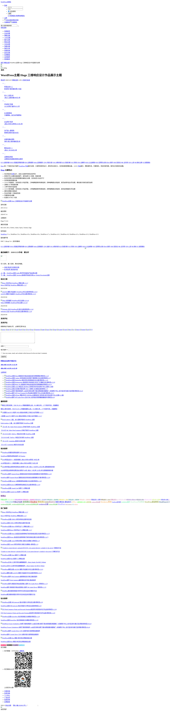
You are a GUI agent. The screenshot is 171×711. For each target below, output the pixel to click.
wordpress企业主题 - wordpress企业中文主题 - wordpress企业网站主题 (19, 504)
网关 (74, 162)
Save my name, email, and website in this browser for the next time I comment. (25, 353)
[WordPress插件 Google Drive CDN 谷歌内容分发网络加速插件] (20, 631)
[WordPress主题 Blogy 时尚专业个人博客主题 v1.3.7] (17, 526)
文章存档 (7, 691)
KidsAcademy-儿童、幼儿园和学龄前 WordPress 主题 (17, 423)
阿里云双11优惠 (164, 499)
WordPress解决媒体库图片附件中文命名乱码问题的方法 (18, 594)
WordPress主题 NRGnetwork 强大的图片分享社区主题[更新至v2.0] (21, 606)
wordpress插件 (125, 502)
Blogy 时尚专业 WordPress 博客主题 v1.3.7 (14, 285)
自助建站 (26, 502)
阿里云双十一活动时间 (29, 499)
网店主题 (7, 42)
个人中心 (7, 695)
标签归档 (7, 693)
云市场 (124, 162)
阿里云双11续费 (122, 499)
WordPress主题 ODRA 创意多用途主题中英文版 (15, 523)
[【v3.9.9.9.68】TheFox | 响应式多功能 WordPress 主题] (18, 434)
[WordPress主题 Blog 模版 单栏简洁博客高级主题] (16, 638)
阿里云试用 (4, 499)
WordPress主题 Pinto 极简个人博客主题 (13, 558)
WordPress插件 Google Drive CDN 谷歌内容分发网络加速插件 (20, 634)
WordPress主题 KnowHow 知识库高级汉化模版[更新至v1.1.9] (19, 620)
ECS (73, 504)
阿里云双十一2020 (105, 499)
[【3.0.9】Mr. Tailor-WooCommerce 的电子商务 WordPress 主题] (20, 427)
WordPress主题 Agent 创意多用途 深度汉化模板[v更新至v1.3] (19, 544)
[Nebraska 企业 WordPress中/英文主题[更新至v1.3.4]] (17, 309)
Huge (2, 166)
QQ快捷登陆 (12, 16)
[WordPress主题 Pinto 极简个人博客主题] (13, 555)
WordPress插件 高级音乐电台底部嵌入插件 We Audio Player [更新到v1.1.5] (23, 587)
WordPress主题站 (6, 2)
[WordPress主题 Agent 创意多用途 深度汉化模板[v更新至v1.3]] (20, 541)
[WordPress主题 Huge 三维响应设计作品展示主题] (16, 201)
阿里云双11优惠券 (156, 499)
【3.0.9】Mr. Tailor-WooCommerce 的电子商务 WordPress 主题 (19, 430)
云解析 (81, 162)
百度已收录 (26, 80)
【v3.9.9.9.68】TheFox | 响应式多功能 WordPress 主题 (17, 437)
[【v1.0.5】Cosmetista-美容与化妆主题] (13, 441)
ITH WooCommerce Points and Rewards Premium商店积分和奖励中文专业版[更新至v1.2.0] (28, 613)
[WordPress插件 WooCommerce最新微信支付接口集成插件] (19, 576)
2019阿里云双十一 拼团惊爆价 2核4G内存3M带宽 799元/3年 (19, 463)
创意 (12, 174)
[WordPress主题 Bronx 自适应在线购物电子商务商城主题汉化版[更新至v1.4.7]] (25, 533)
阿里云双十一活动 (63, 499)
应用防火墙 (100, 162)
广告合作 (7, 697)
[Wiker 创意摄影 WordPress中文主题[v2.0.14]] (15, 300)
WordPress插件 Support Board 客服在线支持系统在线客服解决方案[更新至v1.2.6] (25, 477)
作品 (26, 166)
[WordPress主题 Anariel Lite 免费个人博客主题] (15, 488)
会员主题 (7, 52)
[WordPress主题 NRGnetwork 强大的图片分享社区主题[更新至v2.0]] (22, 602)
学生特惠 (22, 645)
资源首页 (7, 31)
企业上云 (9, 645)
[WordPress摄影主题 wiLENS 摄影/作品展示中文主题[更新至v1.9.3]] (22, 569)
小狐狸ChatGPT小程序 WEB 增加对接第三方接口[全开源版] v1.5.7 (21, 416)
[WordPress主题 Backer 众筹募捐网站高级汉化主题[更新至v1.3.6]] (21, 481)
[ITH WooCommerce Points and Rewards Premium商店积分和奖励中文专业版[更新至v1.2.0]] (29, 609)
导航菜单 (3, 27)
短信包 (117, 162)
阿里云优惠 (9, 502)
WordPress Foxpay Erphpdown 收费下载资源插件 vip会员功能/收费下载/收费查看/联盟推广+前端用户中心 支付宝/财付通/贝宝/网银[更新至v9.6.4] (45, 627)
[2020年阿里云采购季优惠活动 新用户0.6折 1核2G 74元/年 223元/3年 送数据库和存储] (28, 467)
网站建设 (33, 502)
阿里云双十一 (114, 499)
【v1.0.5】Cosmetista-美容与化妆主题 (12, 444)
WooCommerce (68, 504)
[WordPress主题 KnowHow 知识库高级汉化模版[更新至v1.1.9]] (20, 616)
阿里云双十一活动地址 (53, 499)
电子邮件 (4, 350)
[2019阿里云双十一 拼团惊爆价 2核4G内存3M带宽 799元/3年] (20, 459)
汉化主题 (7, 44)
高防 (109, 162)
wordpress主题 (43, 504)
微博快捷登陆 (20, 16)
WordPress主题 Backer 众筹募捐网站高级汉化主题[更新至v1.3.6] (20, 484)
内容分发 (47, 162)
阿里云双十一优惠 (95, 499)
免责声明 (7, 699)
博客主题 (7, 35)
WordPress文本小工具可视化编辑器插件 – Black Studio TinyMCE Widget (22, 566)
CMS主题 (7, 37)
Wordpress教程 (106, 502)
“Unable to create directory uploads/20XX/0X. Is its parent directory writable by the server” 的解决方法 (30, 551)
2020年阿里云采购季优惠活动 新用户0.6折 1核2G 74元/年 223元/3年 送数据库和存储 (27, 470)
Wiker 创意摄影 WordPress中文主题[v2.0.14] (14, 302)
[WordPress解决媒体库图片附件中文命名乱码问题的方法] (19, 591)
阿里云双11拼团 (148, 499)
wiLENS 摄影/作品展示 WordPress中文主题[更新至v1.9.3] (18, 294)
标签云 (3, 496)
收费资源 (7, 50)
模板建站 (41, 502)
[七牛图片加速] (42, 705)
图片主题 (7, 40)
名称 (3, 346)
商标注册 (138, 162)
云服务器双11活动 (81, 502)
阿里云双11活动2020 (131, 499)
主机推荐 (7, 57)
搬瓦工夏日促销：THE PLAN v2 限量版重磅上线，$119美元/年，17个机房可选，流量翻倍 (29, 409)
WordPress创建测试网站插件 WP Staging (13, 456)
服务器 (47, 502)
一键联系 (21, 651)
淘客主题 (7, 46)
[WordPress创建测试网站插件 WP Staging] (14, 452)
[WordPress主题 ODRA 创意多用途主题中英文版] (16, 519)
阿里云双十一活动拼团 (41, 499)
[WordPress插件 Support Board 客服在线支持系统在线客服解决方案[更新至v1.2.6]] (26, 474)
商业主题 (8, 705)
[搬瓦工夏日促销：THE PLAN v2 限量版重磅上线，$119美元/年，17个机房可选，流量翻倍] (30, 405)
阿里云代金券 (17, 502)
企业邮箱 (90, 162)
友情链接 (7, 702)
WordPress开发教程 (137, 502)
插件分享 (7, 48)
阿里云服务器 (10, 499)
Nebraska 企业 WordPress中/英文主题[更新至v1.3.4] (16, 311)
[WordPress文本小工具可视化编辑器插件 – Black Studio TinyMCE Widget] (23, 562)
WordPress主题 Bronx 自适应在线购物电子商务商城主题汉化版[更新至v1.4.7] (24, 537)
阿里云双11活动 (140, 499)
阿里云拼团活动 (19, 499)
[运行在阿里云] (33, 705)
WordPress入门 (164, 502)
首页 (2, 62)
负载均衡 (66, 162)
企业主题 (7, 33)
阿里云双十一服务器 (73, 499)
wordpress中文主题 (53, 504)
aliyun (76, 504)
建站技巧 (68, 502)
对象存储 (57, 162)
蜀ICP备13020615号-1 (20, 705)
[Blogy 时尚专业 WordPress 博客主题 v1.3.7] (14, 283)
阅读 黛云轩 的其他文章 (11, 267)
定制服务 (7, 59)
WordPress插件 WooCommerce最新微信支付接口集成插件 (18, 580)
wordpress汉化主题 (95, 502)
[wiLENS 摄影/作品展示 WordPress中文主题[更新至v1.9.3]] (19, 292)
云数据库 (28, 162)
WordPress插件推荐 (116, 502)
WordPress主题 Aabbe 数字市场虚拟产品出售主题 (19, 273)
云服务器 (5, 162)
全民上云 (16, 645)
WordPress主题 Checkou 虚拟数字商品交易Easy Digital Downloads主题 (25, 275)
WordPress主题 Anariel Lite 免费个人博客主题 (14, 492)
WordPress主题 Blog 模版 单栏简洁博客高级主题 (16, 641)
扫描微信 (7, 22)
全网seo (74, 502)
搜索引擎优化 (59, 502)
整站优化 (52, 502)
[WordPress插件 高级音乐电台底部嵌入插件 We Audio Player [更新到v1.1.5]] (24, 583)
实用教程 (7, 55)
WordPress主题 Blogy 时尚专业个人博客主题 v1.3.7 (16, 530)
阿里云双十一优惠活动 (85, 499)
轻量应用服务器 (17, 162)
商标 (134, 246)
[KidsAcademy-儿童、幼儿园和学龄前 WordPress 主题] (18, 419)
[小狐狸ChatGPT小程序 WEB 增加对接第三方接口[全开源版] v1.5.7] (22, 412)
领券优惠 (3, 645)
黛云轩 (3, 80)
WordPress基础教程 (152, 502)
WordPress (22, 166)
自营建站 (146, 162)
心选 (131, 162)
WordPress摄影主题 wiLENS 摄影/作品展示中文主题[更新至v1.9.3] (21, 573)
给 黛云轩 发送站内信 (11, 269)
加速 (46, 246)
